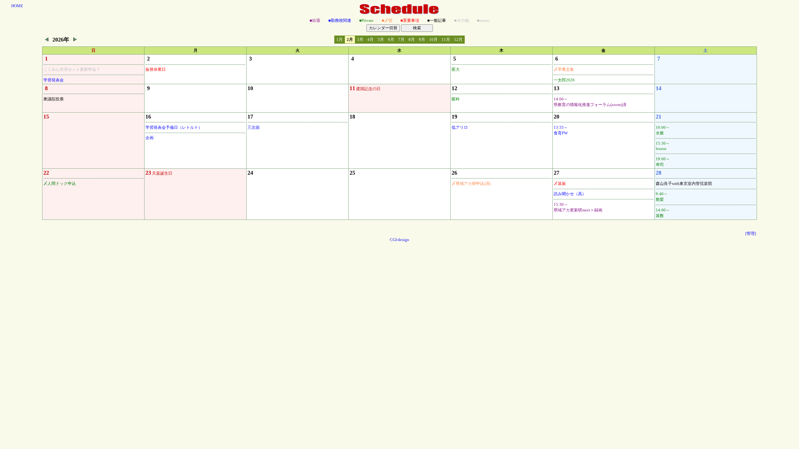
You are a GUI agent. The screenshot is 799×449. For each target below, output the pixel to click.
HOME (17, 5)
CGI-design (399, 239)
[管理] (750, 233)
